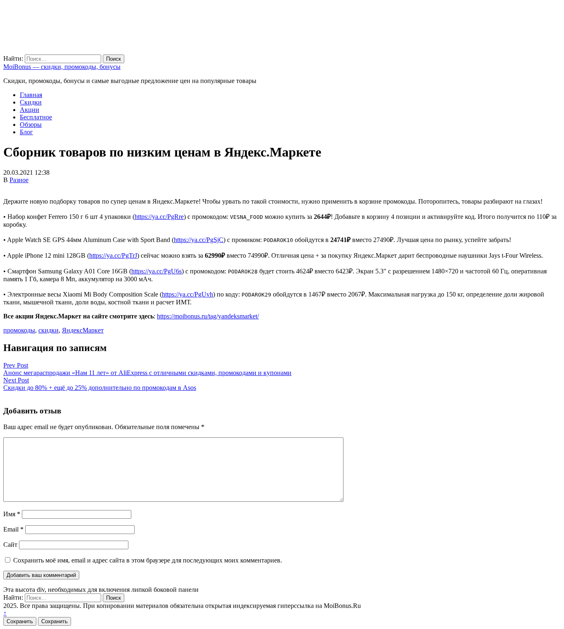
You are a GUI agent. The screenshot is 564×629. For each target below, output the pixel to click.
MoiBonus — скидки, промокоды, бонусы (62, 66)
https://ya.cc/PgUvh (187, 294)
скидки (48, 330)
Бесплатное (36, 117)
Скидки (31, 102)
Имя (11, 513)
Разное (18, 179)
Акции (29, 109)
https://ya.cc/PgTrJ (113, 255)
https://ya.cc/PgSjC (198, 239)
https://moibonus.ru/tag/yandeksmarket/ (208, 316)
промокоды (19, 330)
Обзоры (31, 124)
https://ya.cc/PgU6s (156, 271)
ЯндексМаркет (83, 330)
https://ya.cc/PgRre (159, 216)
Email (13, 529)
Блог (26, 131)
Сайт (10, 544)
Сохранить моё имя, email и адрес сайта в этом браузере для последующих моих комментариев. (147, 560)
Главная (31, 94)
